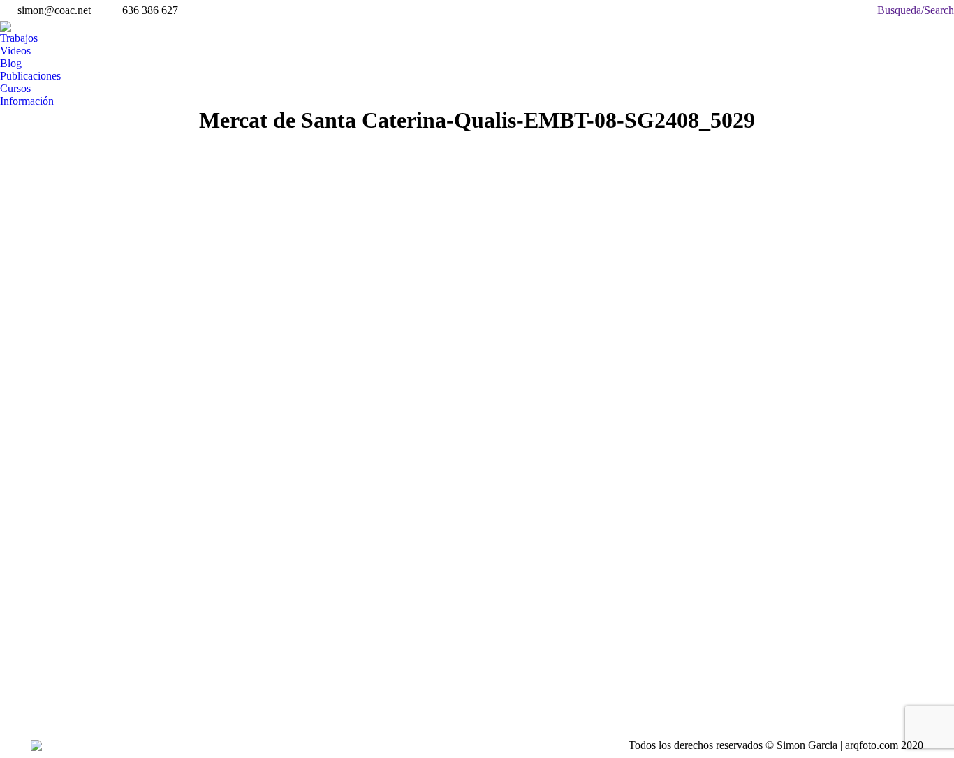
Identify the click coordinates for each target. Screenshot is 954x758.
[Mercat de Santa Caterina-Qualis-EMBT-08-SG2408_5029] (422, 409)
